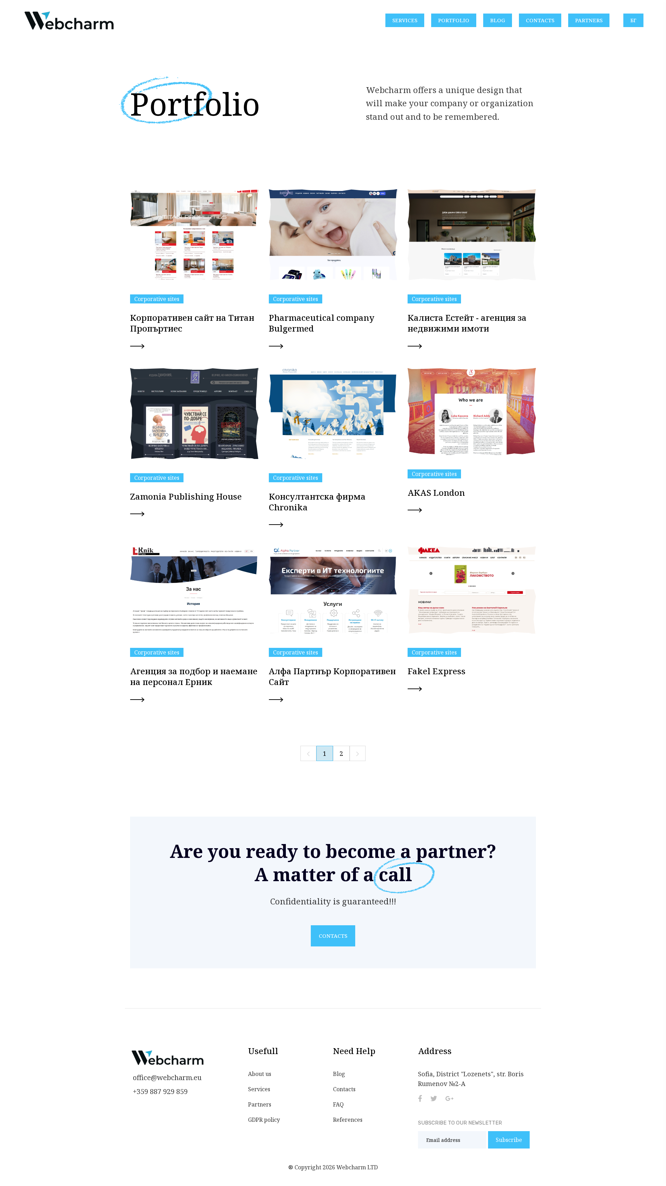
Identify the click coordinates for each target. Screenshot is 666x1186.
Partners (589, 20)
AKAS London (436, 492)
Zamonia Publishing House (186, 496)
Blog (497, 20)
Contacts (540, 20)
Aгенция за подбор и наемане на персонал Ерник (193, 676)
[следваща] (358, 753)
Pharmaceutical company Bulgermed (321, 323)
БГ (633, 20)
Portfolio (453, 20)
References (347, 1120)
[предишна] (308, 753)
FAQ (338, 1104)
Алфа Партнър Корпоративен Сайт (332, 676)
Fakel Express (437, 671)
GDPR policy (264, 1120)
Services (404, 20)
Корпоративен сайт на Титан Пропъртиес (192, 323)
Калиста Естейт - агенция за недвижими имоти (467, 323)
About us (259, 1074)
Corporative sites (156, 299)
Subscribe (509, 1140)
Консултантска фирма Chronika (317, 502)
